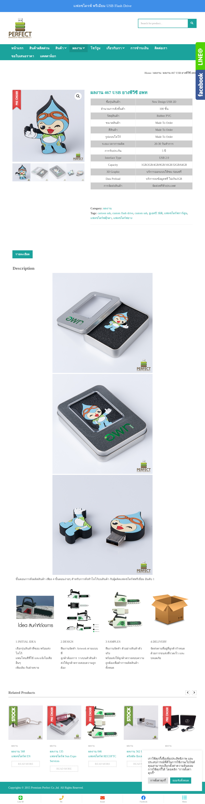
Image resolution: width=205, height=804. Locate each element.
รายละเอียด (22, 254)
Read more (25, 763)
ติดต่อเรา (161, 48)
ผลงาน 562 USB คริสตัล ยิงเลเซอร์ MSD (141, 754)
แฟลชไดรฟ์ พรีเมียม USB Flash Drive (102, 6)
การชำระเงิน (140, 48)
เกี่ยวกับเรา (115, 48)
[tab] (22, 254)
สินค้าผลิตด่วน (39, 48)
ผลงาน (77, 48)
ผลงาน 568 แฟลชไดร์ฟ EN (20, 754)
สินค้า (59, 48)
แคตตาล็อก (48, 56)
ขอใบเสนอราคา (22, 56)
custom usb (141, 213)
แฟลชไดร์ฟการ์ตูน (175, 213)
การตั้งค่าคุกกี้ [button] (158, 780)
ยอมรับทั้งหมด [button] (181, 780)
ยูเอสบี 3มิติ (156, 213)
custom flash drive (122, 213)
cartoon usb (104, 213)
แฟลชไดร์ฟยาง (122, 218)
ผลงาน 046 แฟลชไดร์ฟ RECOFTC (102, 754)
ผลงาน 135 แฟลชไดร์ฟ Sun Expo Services (63, 756)
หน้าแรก (17, 48)
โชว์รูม (95, 48)
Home (148, 72)
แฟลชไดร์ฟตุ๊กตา (101, 218)
